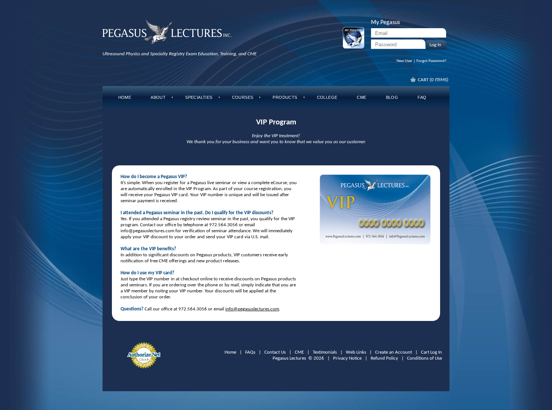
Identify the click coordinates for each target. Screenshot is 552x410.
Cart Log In (431, 352)
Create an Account (393, 352)
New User (404, 61)
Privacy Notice (347, 358)
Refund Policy (384, 358)
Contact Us (275, 352)
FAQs (250, 352)
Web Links (356, 352)
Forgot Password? (431, 61)
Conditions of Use (424, 358)
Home (230, 352)
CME (299, 352)
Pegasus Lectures (289, 358)
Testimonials (325, 352)
